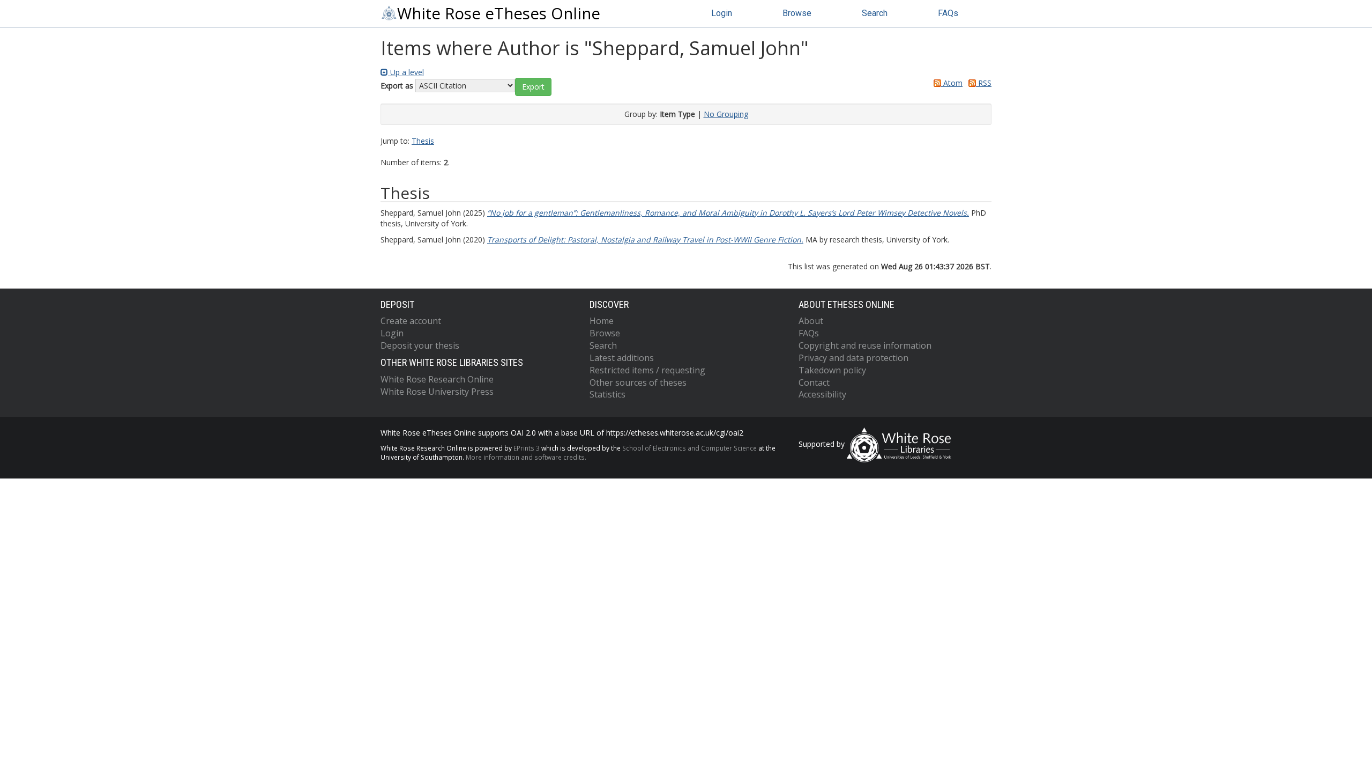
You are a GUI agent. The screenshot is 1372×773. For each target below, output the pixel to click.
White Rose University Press (437, 391)
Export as (397, 85)
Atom (952, 83)
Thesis (423, 141)
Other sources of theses (638, 382)
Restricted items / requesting (647, 370)
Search (875, 13)
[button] (533, 87)
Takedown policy (832, 370)
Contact (814, 382)
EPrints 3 (526, 448)
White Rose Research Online (437, 379)
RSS (983, 83)
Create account (411, 321)
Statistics (607, 394)
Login (721, 13)
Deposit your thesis (420, 345)
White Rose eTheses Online (498, 13)
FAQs (948, 13)
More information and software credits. (526, 457)
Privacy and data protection (853, 358)
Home (602, 321)
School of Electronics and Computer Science (689, 448)
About (811, 321)
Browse (796, 13)
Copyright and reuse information (865, 345)
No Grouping (726, 114)
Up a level (406, 72)
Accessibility (822, 394)
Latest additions (622, 358)
